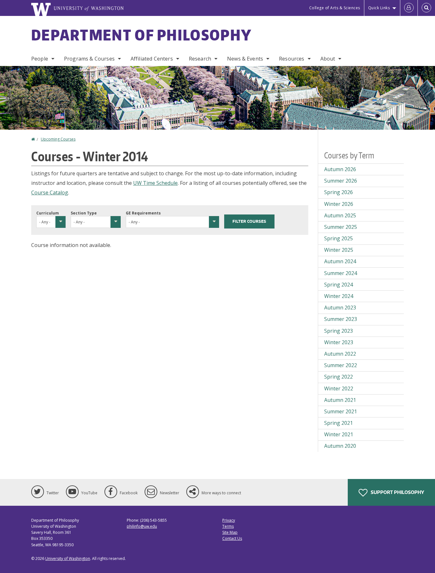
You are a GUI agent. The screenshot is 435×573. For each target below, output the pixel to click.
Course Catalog (49, 192)
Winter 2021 (338, 434)
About (327, 58)
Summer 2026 (340, 180)
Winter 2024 (338, 296)
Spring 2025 (338, 238)
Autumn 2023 (340, 307)
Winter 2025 (338, 249)
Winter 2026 (338, 203)
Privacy (228, 520)
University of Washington (67, 558)
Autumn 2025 (340, 215)
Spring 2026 (338, 192)
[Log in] (408, 8)
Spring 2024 (338, 284)
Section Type (84, 213)
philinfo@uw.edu (142, 526)
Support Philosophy (397, 492)
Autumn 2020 (340, 445)
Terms (228, 526)
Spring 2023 (338, 330)
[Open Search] (426, 8)
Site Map (230, 532)
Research (200, 58)
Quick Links (379, 8)
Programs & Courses (89, 58)
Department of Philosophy (141, 34)
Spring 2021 (338, 422)
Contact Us (232, 538)
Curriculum (47, 213)
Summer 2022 (340, 365)
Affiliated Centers (152, 58)
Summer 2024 (340, 273)
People (39, 58)
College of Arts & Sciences (334, 8)
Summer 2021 (340, 411)
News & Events (245, 58)
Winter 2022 (338, 388)
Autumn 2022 (340, 353)
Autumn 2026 (340, 169)
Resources (291, 58)
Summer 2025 (340, 226)
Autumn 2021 (340, 399)
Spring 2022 (338, 376)
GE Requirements (143, 213)
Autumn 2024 (340, 261)
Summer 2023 (340, 319)
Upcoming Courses (58, 139)
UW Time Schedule (155, 182)
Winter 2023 (338, 342)
